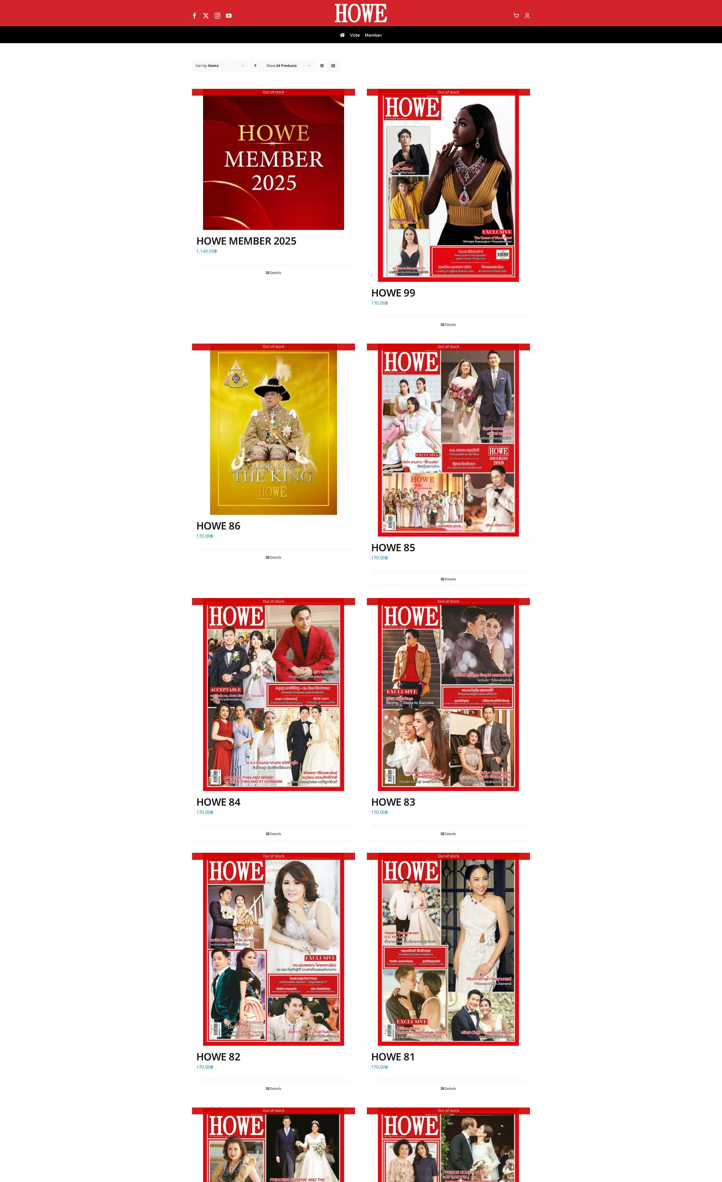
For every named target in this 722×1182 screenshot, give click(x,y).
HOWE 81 (393, 1057)
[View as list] (333, 65)
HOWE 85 (393, 548)
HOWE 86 (218, 526)
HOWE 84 (218, 802)
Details (275, 272)
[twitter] (206, 16)
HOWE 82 (218, 1057)
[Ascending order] (255, 66)
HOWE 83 (393, 802)
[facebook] (194, 16)
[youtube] (229, 16)
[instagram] (217, 16)
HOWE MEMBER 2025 (246, 241)
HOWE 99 (393, 293)
